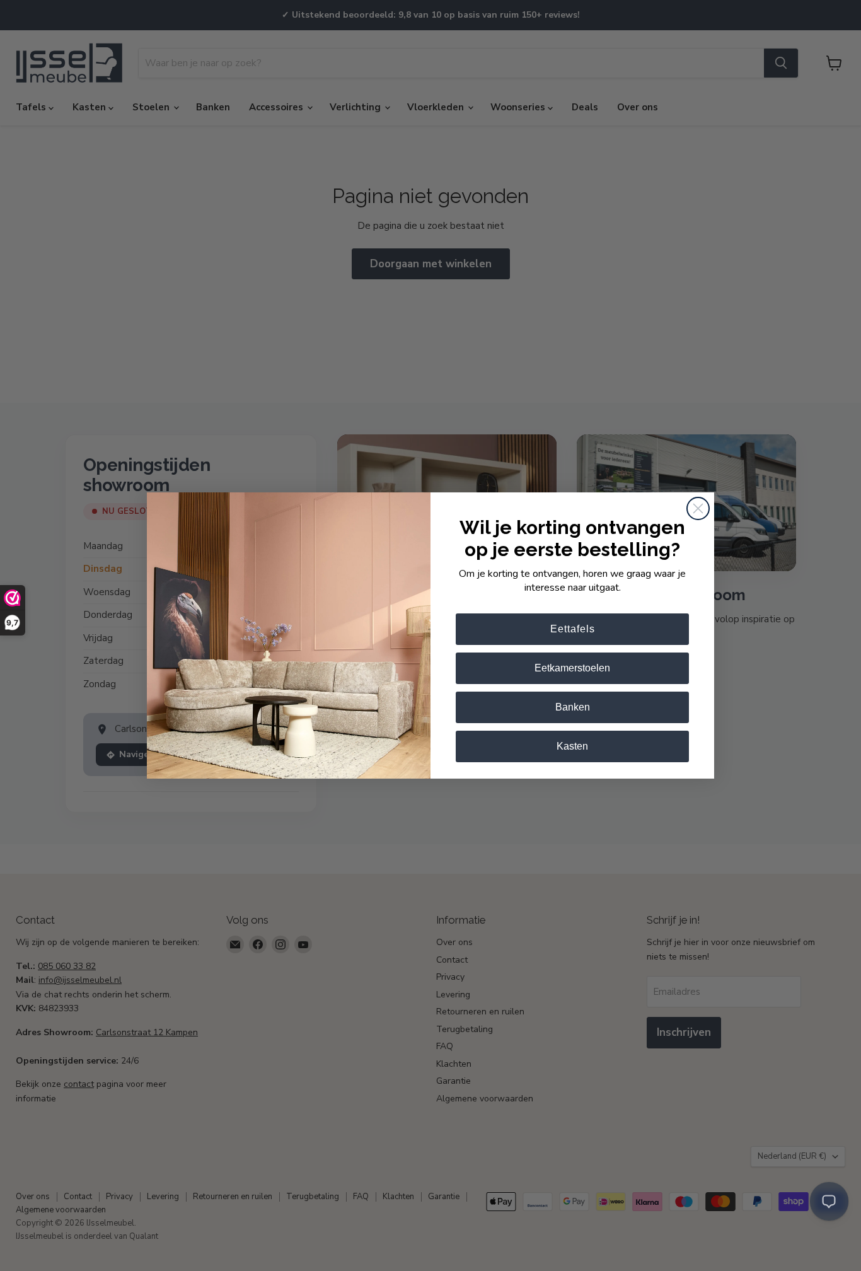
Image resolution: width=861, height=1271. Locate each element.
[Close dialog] (698, 508)
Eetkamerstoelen (572, 668)
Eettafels (572, 629)
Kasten (572, 746)
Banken (572, 707)
